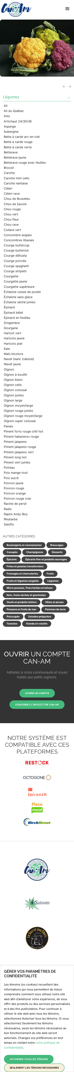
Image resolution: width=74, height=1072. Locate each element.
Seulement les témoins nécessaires (34, 1067)
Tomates (12, 623)
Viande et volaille (36, 623)
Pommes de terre (55, 609)
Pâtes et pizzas (54, 602)
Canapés (12, 552)
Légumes (11, 97)
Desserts (57, 552)
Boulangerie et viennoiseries (24, 545)
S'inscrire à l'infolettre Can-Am (37, 704)
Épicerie (12, 559)
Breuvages (56, 545)
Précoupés (13, 616)
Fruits (50, 573)
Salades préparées (39, 616)
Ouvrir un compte (37, 693)
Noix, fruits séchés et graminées (26, 595)
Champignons (34, 552)
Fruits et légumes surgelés (23, 580)
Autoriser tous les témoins (29, 1059)
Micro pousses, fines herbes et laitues (30, 587)
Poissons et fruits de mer (21, 609)
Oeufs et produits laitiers (22, 602)
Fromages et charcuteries (22, 573)
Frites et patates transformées (25, 566)
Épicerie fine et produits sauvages (46, 559)
